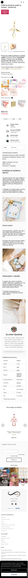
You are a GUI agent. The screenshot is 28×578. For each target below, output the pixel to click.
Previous (2, 425)
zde (20, 566)
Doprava (3, 523)
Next (25, 425)
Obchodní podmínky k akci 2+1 (7, 528)
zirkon (18, 370)
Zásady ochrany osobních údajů (8, 524)
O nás (2, 521)
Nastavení (14, 570)
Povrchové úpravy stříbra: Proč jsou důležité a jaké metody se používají (13, 553)
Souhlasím (14, 574)
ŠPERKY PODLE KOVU (5, 538)
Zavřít (22, 118)
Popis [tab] (5, 147)
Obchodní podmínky (5, 526)
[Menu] (2, 2)
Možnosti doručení (5, 72)
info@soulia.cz (14, 501)
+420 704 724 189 (14, 498)
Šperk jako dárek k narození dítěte (8, 560)
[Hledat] (21, 2)
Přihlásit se (14, 459)
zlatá (18, 367)
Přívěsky (18, 360)
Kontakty (3, 517)
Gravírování (3, 530)
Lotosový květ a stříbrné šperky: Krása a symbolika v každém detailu (13, 556)
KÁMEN (2, 540)
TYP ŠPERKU (3, 536)
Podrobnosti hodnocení (18, 51)
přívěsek (18, 382)
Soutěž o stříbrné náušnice (6, 550)
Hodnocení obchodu (5, 519)
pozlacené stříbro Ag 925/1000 (19, 375)
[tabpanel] (14, 425)
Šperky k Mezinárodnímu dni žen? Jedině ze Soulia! (11, 558)
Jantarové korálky (4, 544)
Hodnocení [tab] (13, 147)
